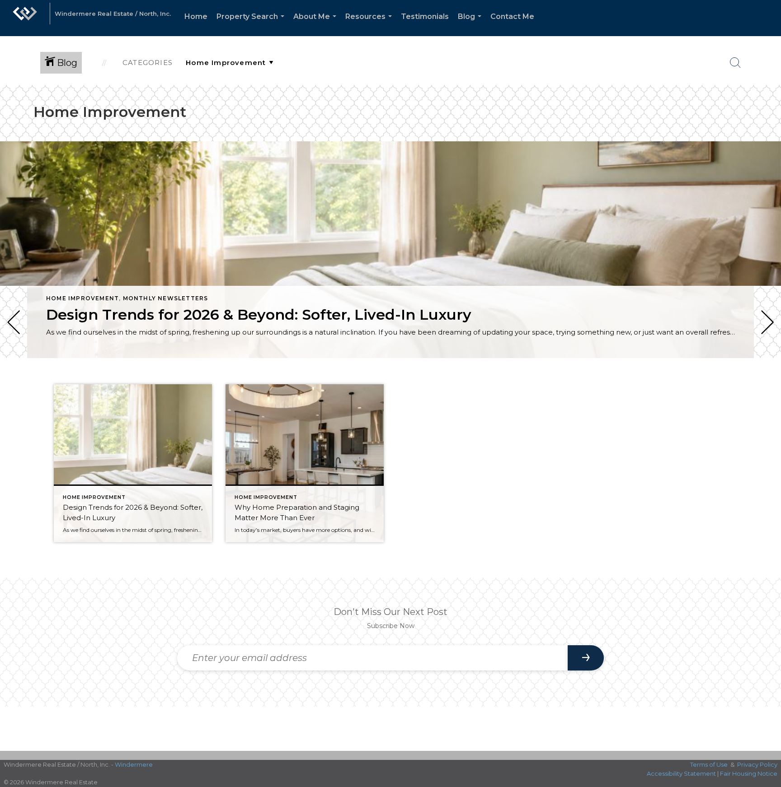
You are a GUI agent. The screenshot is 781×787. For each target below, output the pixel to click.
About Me (316, 24)
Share (766, 383)
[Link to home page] (25, 18)
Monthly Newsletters (165, 298)
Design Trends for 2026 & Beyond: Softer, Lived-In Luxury (258, 314)
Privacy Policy (757, 764)
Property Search (252, 24)
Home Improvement (82, 298)
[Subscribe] (586, 658)
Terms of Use (709, 764)
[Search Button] (735, 63)
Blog (471, 24)
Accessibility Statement (681, 773)
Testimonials (425, 16)
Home (195, 16)
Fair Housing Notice (748, 773)
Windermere (134, 764)
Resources (370, 24)
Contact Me (512, 16)
